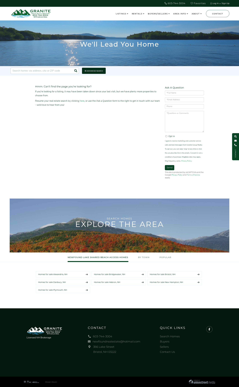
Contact (217, 14)
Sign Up (225, 3)
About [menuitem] (196, 14)
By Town (144, 257)
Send (169, 167)
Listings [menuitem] (121, 14)
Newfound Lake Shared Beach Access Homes (98, 257)
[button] (76, 71)
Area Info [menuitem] (179, 14)
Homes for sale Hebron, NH (107, 282)
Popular (165, 257)
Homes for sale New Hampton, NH (166, 282)
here (82, 100)
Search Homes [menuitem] (170, 336)
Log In (216, 3)
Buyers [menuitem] (164, 341)
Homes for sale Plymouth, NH (52, 290)
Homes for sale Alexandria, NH (52, 274)
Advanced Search (95, 71)
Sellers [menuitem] (164, 346)
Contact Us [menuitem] (167, 352)
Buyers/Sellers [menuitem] (158, 14)
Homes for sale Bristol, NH (162, 274)
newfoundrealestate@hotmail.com (116, 341)
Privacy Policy (186, 161)
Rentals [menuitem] (137, 14)
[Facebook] (209, 329)
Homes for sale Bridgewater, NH (109, 274)
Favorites (199, 3)
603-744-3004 (176, 3)
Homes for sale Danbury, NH (52, 282)
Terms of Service (193, 175)
